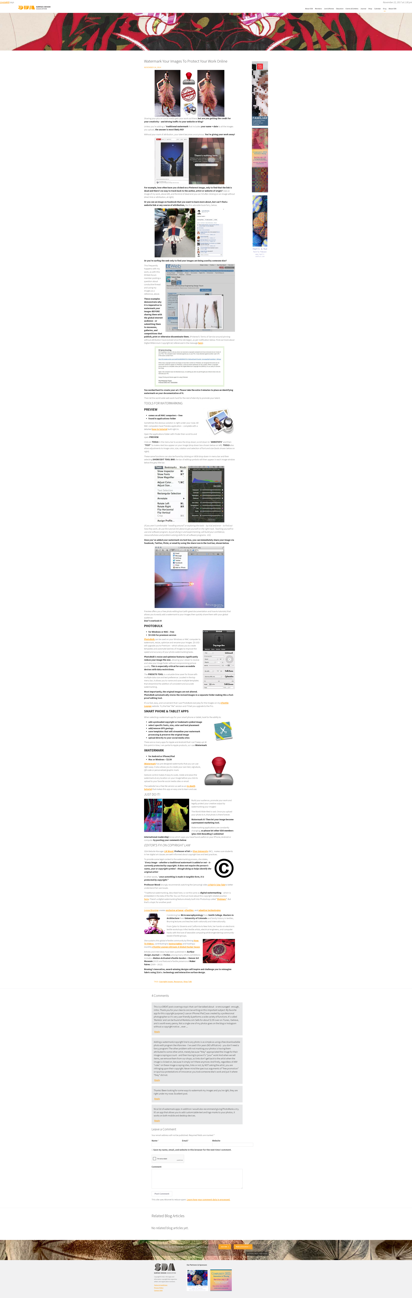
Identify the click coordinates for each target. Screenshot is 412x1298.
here (146, 899)
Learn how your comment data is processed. (208, 1199)
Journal (363, 9)
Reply (157, 1031)
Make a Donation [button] (242, 1247)
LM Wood (168, 851)
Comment (156, 1166)
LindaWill (4, 2)
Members (318, 9)
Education (339, 9)
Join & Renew (329, 9)
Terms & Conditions (160, 1285)
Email (185, 1140)
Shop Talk (187, 981)
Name (154, 1140)
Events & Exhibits (352, 9)
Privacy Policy (158, 1288)
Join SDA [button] (224, 1247)
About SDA (309, 9)
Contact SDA (158, 1290)
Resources (178, 981)
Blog (384, 9)
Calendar (377, 9)
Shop (370, 9)
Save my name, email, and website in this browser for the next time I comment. (192, 1149)
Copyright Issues (166, 981)
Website (216, 1140)
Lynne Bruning (151, 910)
